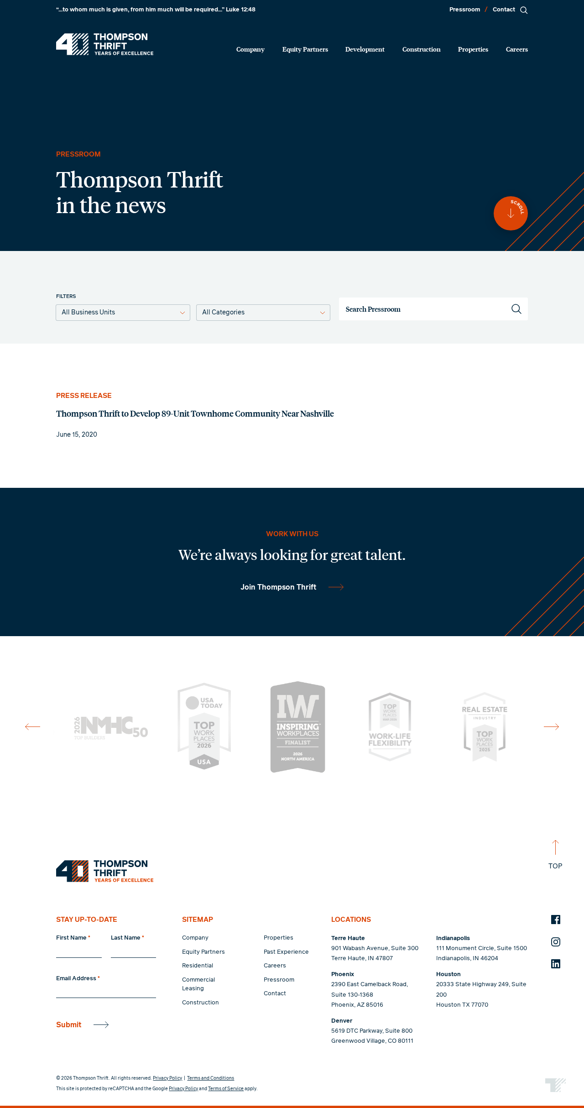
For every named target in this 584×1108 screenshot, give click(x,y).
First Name (73, 938)
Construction (421, 48)
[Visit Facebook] (555, 919)
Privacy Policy (167, 1078)
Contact (504, 10)
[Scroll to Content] (511, 213)
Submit (69, 1025)
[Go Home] (104, 44)
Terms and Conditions (210, 1078)
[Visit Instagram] (555, 941)
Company (250, 48)
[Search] (524, 10)
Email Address (78, 979)
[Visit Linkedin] (555, 963)
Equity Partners (305, 48)
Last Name (127, 938)
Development (365, 48)
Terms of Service (226, 1089)
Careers (517, 48)
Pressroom (464, 10)
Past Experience (286, 952)
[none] (291, 415)
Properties (473, 48)
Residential (197, 966)
